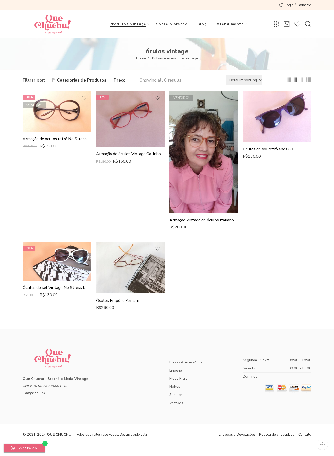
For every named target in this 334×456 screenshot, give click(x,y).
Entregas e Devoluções (237, 434)
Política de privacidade (277, 434)
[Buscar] (307, 24)
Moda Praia (178, 378)
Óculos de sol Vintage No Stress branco (57, 287)
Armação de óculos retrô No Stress (55, 138)
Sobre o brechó (172, 24)
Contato (304, 434)
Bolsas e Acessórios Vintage (175, 58)
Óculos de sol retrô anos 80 (268, 149)
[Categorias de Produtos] (276, 24)
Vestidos (176, 402)
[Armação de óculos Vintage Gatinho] (130, 119)
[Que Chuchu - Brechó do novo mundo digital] (52, 24)
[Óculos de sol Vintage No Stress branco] (57, 261)
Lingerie (175, 370)
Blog (202, 24)
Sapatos (176, 394)
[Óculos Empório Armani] (130, 267)
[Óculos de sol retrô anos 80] (277, 116)
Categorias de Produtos (81, 80)
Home (141, 58)
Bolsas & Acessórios (185, 362)
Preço (120, 80)
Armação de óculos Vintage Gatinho (128, 154)
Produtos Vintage (128, 24)
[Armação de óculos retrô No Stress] (57, 111)
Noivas (174, 386)
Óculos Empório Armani (117, 300)
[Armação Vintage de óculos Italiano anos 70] (203, 152)
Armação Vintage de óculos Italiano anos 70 (203, 220)
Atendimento (230, 24)
